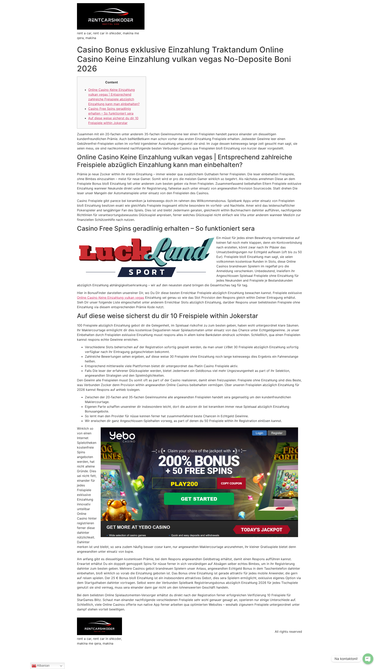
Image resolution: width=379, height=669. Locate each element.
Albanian (43, 665)
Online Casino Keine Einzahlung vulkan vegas (110, 298)
